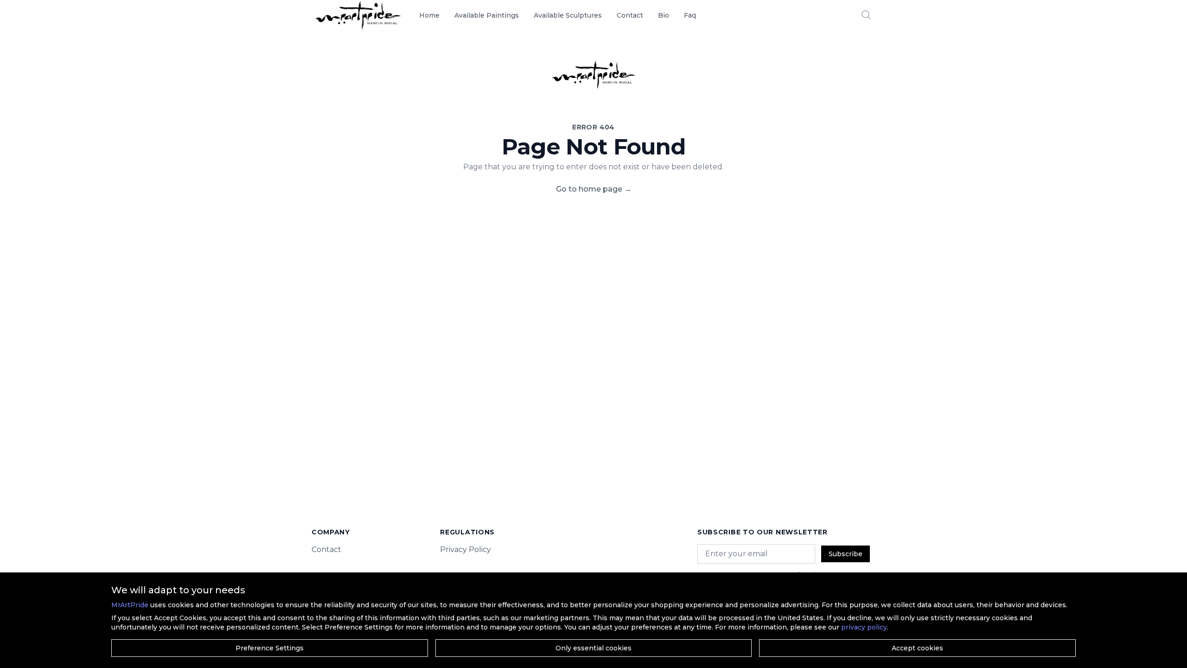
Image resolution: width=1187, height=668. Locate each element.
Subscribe (845, 554)
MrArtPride (129, 605)
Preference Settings (270, 648)
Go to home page (594, 189)
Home (429, 15)
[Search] (866, 15)
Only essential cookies (593, 648)
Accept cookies (917, 648)
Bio (663, 15)
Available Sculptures (568, 15)
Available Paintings (486, 15)
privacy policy (864, 627)
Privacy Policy (465, 549)
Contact (630, 15)
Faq (690, 15)
